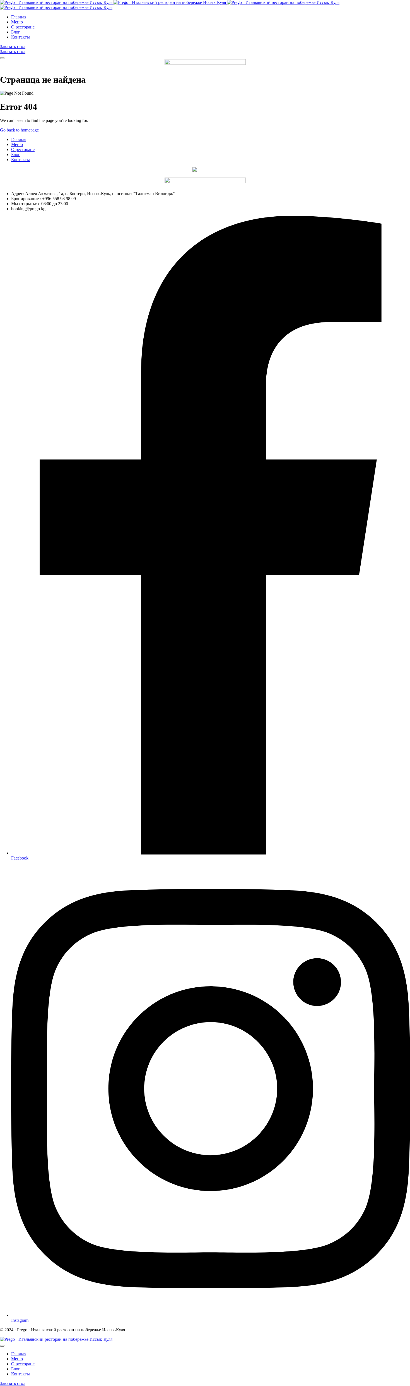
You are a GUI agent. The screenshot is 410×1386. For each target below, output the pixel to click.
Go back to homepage (19, 130)
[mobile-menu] (2, 58)
